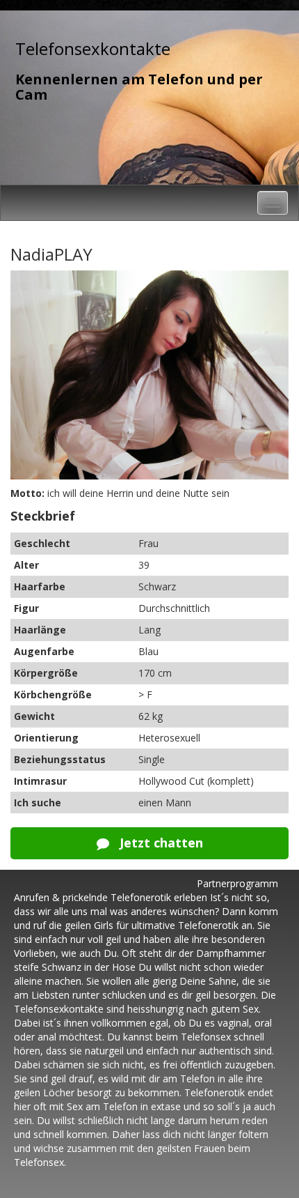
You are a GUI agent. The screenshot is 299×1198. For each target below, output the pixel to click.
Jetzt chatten (159, 842)
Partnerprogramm (237, 883)
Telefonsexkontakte (92, 48)
